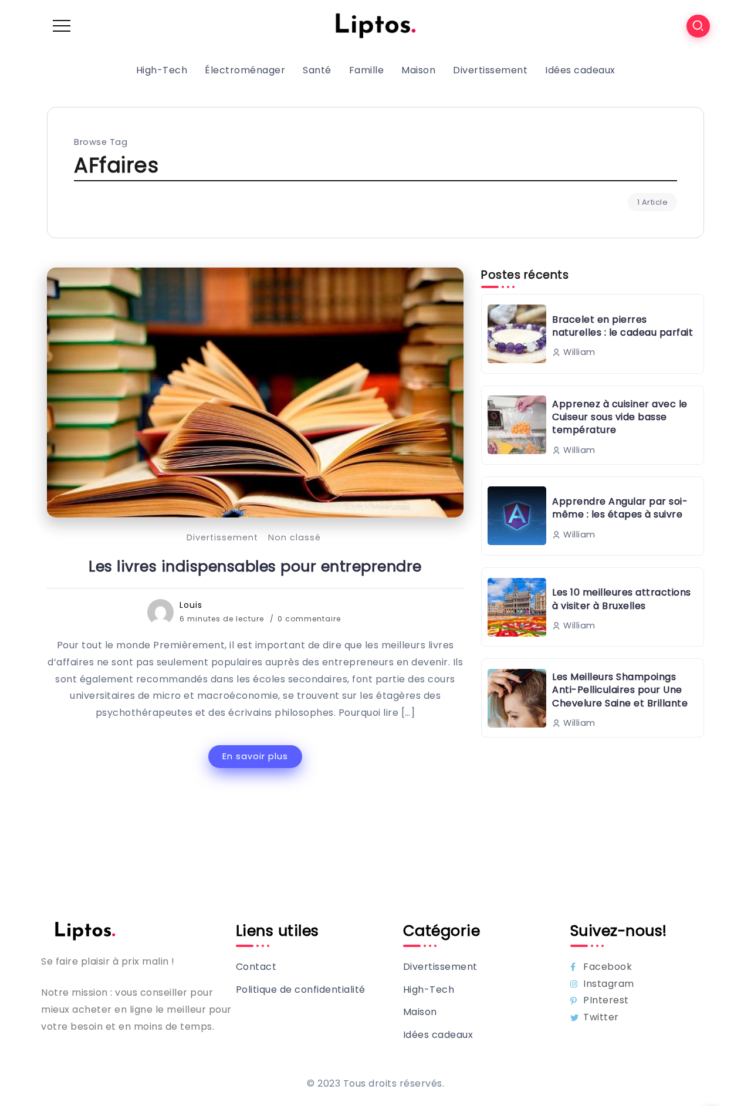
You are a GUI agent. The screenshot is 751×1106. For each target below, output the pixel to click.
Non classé (294, 537)
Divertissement (222, 537)
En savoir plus (255, 756)
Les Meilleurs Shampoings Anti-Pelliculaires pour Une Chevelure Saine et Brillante (620, 690)
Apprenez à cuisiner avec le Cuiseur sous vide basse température (620, 417)
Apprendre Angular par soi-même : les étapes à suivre (620, 508)
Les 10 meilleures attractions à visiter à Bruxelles (621, 599)
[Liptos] (375, 25)
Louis (191, 605)
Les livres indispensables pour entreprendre (255, 566)
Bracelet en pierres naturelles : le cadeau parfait (622, 326)
